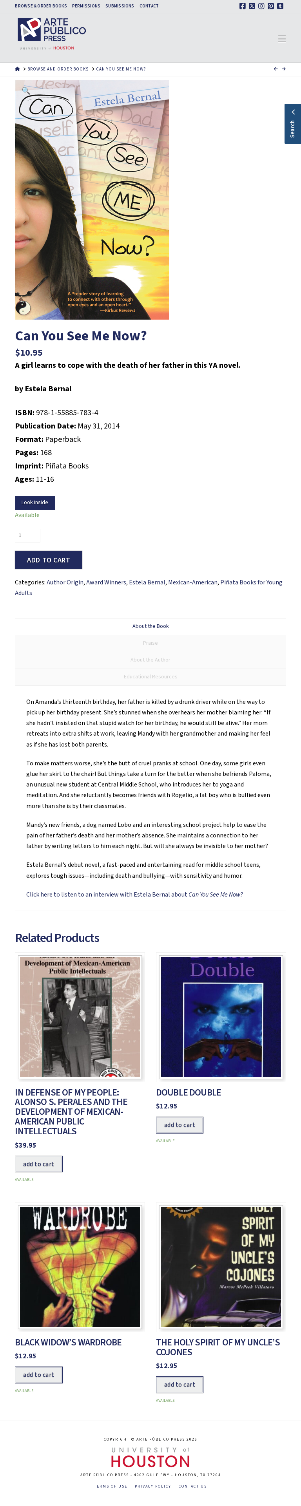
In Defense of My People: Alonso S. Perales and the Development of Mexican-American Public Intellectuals (71, 1112)
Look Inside (35, 502)
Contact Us (193, 1486)
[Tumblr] (281, 6)
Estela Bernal (147, 582)
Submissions (119, 6)
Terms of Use (110, 1486)
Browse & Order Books (41, 6)
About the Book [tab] (150, 626)
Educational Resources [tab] (151, 677)
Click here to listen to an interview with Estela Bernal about (134, 894)
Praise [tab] (150, 643)
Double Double (188, 1092)
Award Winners (106, 582)
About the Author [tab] (150, 660)
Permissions (86, 6)
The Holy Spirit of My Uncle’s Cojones (218, 1347)
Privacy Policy (153, 1486)
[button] (282, 39)
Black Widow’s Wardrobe (68, 1342)
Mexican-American (193, 582)
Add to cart (48, 560)
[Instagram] (262, 6)
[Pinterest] (272, 6)
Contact (149, 6)
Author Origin (65, 582)
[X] (253, 6)
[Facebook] (243, 6)
